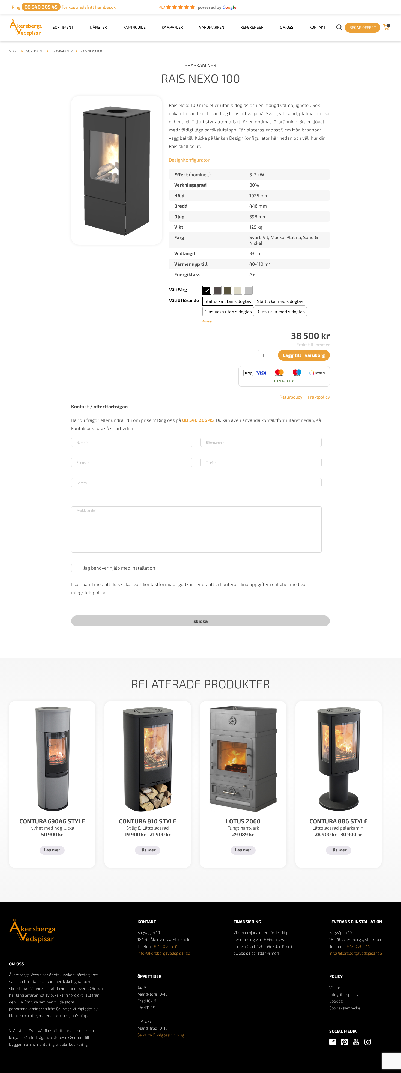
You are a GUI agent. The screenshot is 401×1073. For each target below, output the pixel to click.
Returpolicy (291, 396)
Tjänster (98, 27)
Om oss (286, 27)
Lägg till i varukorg (304, 355)
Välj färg (178, 289)
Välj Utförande (184, 300)
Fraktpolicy (319, 396)
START (13, 51)
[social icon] (332, 1042)
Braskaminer (62, 51)
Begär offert (362, 27)
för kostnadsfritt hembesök (64, 7)
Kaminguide (134, 27)
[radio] (207, 290)
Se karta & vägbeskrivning (160, 1034)
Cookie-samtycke (344, 1007)
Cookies (336, 1001)
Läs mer (52, 849)
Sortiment (63, 27)
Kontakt (317, 27)
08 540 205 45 (165, 946)
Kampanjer (172, 27)
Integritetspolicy (343, 994)
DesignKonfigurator (189, 159)
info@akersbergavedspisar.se (163, 953)
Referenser (252, 27)
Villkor (334, 987)
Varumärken (211, 27)
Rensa (207, 321)
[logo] (25, 34)
